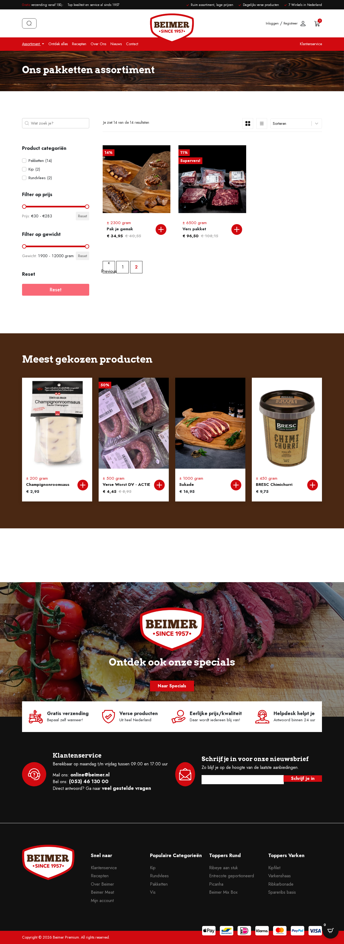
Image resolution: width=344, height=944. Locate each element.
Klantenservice (311, 44)
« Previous (109, 267)
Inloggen (272, 23)
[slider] (24, 206)
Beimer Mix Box (223, 892)
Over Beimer (102, 884)
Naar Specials (172, 686)
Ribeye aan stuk (223, 868)
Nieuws (116, 44)
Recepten (79, 44)
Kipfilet (274, 868)
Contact (132, 44)
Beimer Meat (102, 892)
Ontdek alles (58, 44)
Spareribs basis (282, 892)
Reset (82, 216)
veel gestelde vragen (126, 788)
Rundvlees (159, 876)
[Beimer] (48, 873)
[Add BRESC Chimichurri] (312, 485)
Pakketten (159, 884)
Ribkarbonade (280, 884)
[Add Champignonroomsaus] (82, 485)
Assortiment (31, 44)
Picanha (216, 884)
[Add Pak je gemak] (161, 229)
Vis (153, 892)
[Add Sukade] (236, 485)
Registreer (291, 23)
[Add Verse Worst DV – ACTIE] (159, 485)
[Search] (29, 23)
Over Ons (98, 44)
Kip (153, 868)
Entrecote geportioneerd (231, 876)
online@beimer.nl (90, 774)
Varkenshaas (279, 876)
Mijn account (102, 900)
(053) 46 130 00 (89, 781)
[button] (55, 160)
